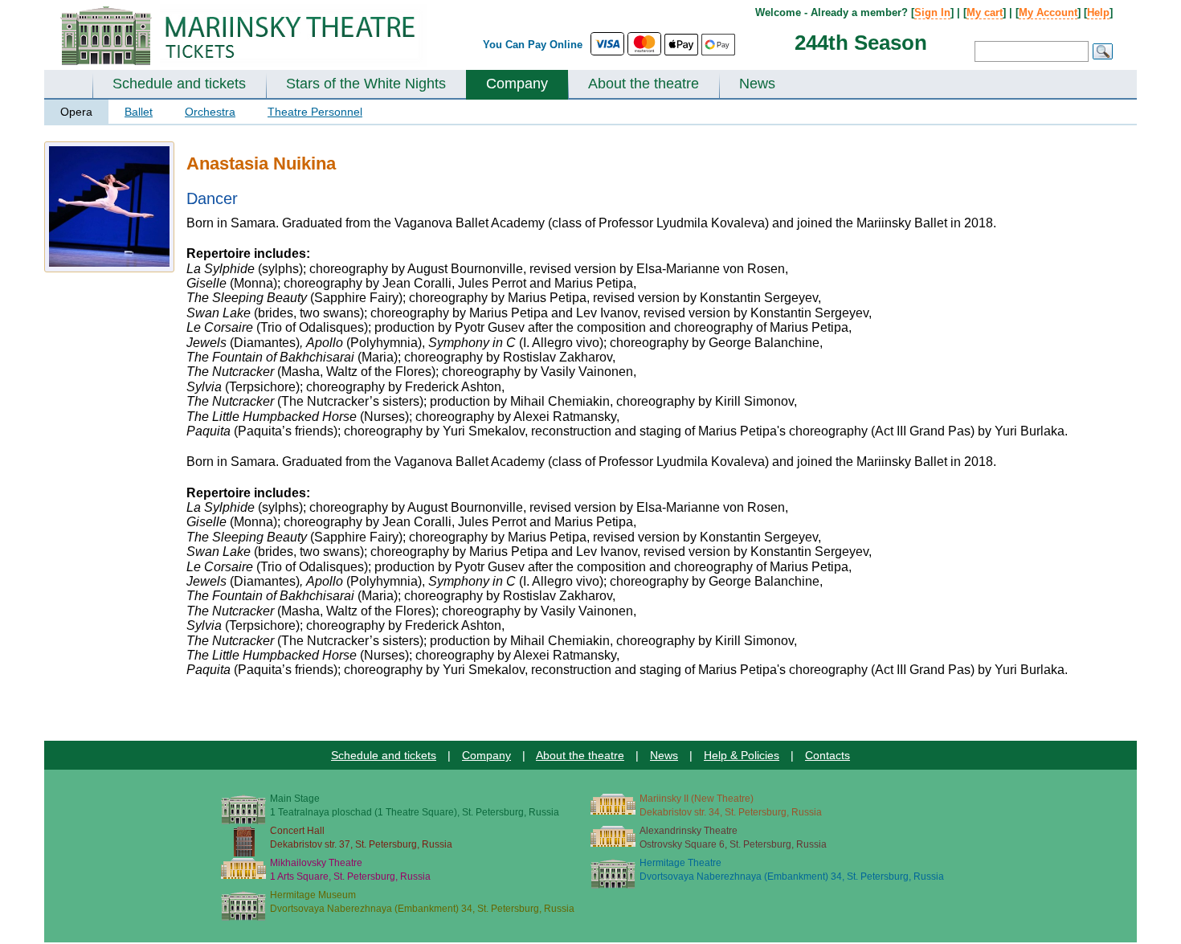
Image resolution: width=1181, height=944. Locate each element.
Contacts (827, 755)
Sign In (932, 12)
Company (517, 84)
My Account (1048, 12)
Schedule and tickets (179, 84)
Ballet (139, 111)
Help (1098, 12)
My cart (984, 12)
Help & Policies (741, 755)
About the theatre (643, 84)
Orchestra (210, 111)
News (757, 84)
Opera (76, 111)
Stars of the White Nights (366, 84)
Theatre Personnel (315, 111)
